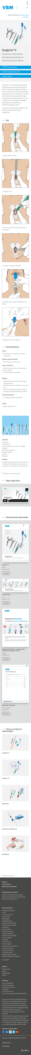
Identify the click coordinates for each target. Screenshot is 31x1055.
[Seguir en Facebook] (3, 1032)
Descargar (6, 573)
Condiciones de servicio (8, 987)
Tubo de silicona (6, 942)
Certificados (5, 989)
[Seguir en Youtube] (17, 1032)
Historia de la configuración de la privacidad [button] (13, 897)
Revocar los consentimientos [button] (9, 899)
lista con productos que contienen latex (16, 1005)
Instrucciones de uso (7, 991)
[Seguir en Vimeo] (13, 1032)
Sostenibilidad (6, 973)
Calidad (4, 971)
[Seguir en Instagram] (10, 1032)
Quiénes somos (6, 969)
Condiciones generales (8, 985)
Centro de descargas (7, 983)
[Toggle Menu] (17, 7)
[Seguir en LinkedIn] (7, 1032)
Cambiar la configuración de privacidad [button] (12, 895)
